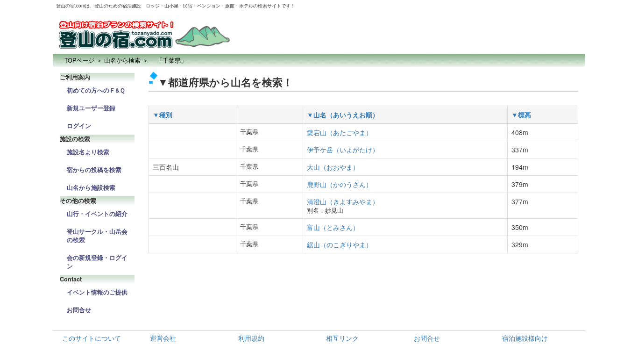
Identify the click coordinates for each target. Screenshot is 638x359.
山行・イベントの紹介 (97, 213)
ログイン (79, 126)
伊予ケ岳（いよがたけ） (343, 149)
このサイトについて (91, 338)
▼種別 (162, 114)
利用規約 (251, 338)
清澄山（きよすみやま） (343, 201)
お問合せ (79, 310)
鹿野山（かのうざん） (339, 184)
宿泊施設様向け (525, 338)
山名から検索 (122, 60)
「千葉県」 (168, 60)
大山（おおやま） (333, 167)
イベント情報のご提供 (97, 292)
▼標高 (521, 114)
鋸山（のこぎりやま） (339, 244)
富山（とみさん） (333, 227)
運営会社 (163, 338)
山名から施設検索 (91, 187)
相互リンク (342, 338)
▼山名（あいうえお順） (343, 114)
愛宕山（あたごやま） (339, 132)
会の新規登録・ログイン (97, 261)
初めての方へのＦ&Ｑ (96, 90)
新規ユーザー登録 (91, 108)
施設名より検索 (88, 152)
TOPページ (79, 60)
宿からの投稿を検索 (94, 169)
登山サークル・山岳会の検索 (97, 235)
